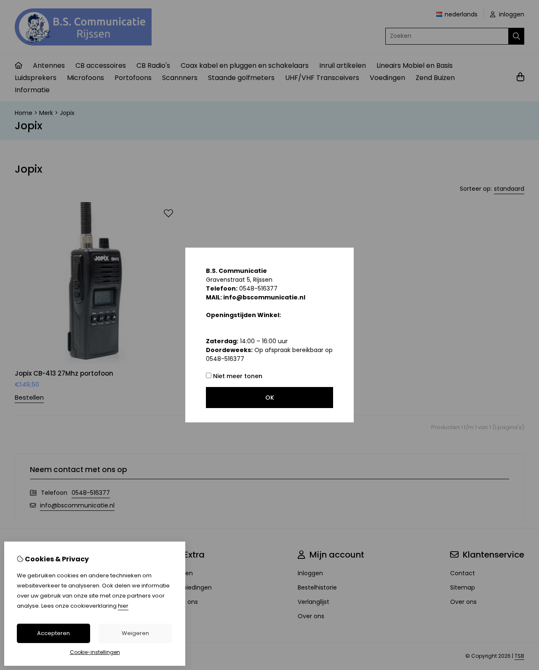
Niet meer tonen (236, 376)
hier (123, 606)
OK (269, 397)
